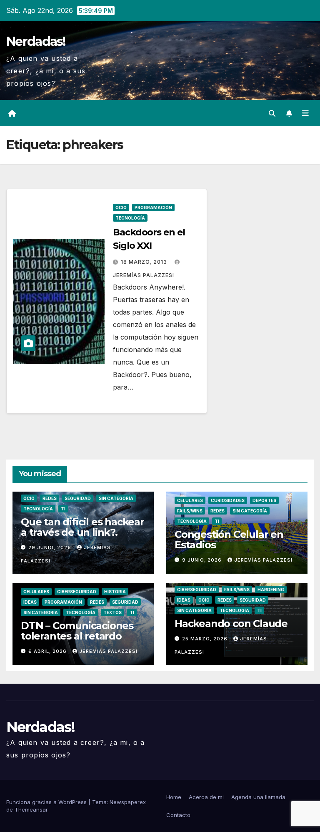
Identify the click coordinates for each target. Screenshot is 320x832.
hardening (271, 589)
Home (173, 797)
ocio (121, 207)
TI (63, 508)
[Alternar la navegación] (305, 113)
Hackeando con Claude (231, 623)
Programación (153, 207)
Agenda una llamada (258, 797)
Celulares (190, 500)
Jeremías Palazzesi (263, 560)
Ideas (30, 602)
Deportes (264, 500)
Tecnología (130, 217)
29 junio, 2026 (50, 547)
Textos (112, 612)
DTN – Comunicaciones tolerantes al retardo (77, 631)
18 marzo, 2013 (145, 262)
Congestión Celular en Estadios (229, 539)
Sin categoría (116, 498)
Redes (49, 498)
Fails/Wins (189, 510)
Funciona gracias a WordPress (47, 802)
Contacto (178, 815)
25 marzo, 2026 (205, 639)
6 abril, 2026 (48, 651)
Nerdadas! (35, 41)
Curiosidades (228, 500)
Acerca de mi (206, 797)
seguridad (78, 498)
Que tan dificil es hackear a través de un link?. (82, 527)
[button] (272, 113)
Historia (115, 591)
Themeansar (31, 809)
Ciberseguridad (76, 591)
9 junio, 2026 (202, 560)
